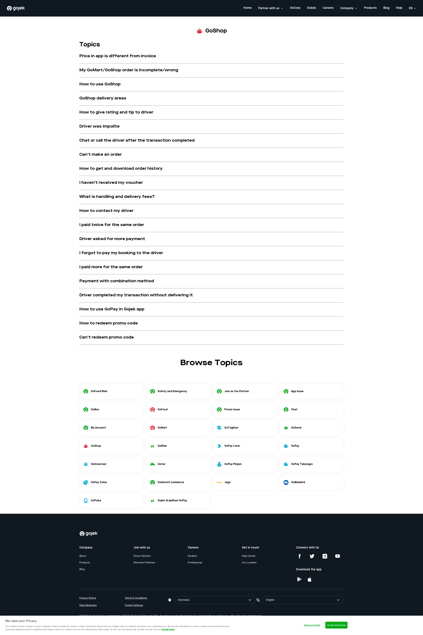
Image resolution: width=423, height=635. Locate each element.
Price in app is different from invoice (117, 56)
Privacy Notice (87, 598)
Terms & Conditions (136, 598)
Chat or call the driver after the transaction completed (137, 141)
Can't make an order (100, 155)
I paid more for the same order (111, 267)
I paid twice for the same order (111, 225)
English (270, 600)
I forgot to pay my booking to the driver (121, 253)
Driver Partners (142, 556)
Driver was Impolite (99, 127)
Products (370, 7)
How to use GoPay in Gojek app (111, 309)
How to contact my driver (106, 211)
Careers (328, 7)
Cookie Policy (168, 629)
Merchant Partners (144, 562)
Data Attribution (88, 605)
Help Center (248, 556)
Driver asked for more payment (112, 239)
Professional (195, 562)
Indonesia (183, 600)
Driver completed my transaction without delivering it (136, 295)
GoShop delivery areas (102, 98)
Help (399, 7)
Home (247, 7)
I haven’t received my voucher (111, 183)
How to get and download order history (121, 169)
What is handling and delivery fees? (117, 197)
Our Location (249, 562)
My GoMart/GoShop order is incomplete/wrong (128, 70)
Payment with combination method (116, 281)
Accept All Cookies (336, 625)
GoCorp (295, 7)
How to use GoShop (100, 84)
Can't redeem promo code (106, 338)
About (82, 556)
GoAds (311, 7)
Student (192, 556)
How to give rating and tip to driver (116, 112)
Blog (386, 7)
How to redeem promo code (108, 323)
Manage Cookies (312, 625)
